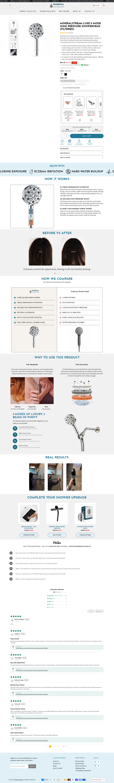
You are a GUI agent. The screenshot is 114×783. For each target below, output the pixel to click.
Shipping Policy (80, 768)
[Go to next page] (66, 746)
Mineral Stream (18, 779)
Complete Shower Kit (66, 84)
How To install (57, 768)
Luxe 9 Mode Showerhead (68, 81)
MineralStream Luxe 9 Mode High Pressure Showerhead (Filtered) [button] (32, 648)
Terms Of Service (80, 766)
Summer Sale (55, 1)
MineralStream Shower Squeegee (57, 527)
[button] (10, 5)
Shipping (62, 67)
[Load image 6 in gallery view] (13, 52)
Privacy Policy (79, 761)
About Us (56, 761)
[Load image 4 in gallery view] (13, 38)
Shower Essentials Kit (83, 81)
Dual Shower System (80, 84)
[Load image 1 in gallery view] (13, 24)
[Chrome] (61, 74)
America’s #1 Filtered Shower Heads (20, 1)
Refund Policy (79, 763)
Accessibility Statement (83, 770)
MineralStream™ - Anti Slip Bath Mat (28, 527)
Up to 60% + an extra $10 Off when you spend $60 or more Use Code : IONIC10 (82, 1)
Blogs (55, 766)
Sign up (32, 766)
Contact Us (56, 763)
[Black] (65, 74)
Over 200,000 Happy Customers (41, 1)
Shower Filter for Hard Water (85, 527)
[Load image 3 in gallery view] (13, 31)
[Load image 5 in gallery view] (13, 45)
